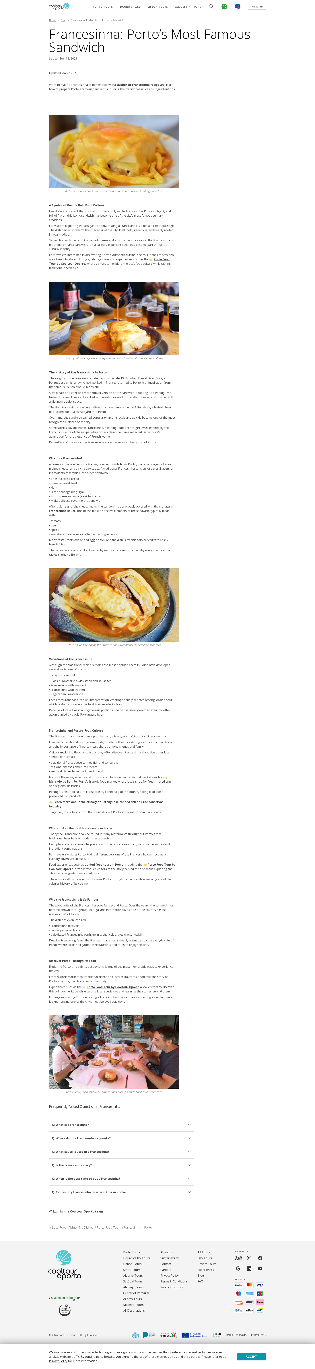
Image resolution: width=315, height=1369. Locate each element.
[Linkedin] (249, 1268)
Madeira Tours (133, 1305)
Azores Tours (132, 1299)
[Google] (238, 1268)
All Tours (204, 1252)
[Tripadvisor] (238, 1258)
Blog (63, 20)
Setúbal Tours (133, 1281)
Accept (251, 1357)
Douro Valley (130, 6)
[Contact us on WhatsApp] (224, 6)
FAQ (200, 1281)
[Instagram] (249, 1258)
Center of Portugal (136, 1293)
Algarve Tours (133, 1276)
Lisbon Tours (158, 6)
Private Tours (207, 1264)
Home (52, 20)
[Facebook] (260, 1258)
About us (166, 1252)
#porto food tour (107, 1227)
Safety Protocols (171, 1287)
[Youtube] (260, 1268)
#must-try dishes (80, 1227)
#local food (58, 1227)
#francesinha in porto (136, 1227)
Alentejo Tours (133, 1287)
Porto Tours (103, 6)
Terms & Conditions (174, 1281)
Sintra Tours (132, 1270)
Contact (165, 1264)
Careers (165, 1270)
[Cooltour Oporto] (59, 6)
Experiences (206, 1270)
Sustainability (169, 1258)
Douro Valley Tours (136, 1258)
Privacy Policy (169, 1276)
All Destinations (188, 6)
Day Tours (205, 1258)
